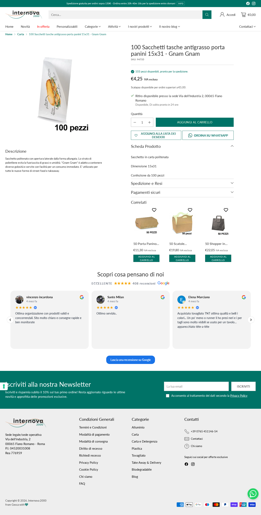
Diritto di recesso (90, 448)
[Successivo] (250, 319)
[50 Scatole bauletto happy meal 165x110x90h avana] (182, 223)
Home (8, 34)
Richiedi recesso (90, 455)
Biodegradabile (142, 469)
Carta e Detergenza (144, 441)
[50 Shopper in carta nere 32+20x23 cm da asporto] (218, 223)
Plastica (137, 448)
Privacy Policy (238, 395)
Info (180, 3)
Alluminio (138, 427)
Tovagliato (139, 455)
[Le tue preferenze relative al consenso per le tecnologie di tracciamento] (4, 386)
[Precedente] (10, 319)
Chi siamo (85, 476)
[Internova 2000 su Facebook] (248, 4)
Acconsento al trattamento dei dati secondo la (209, 395)
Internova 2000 (37, 500)
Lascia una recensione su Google (131, 360)
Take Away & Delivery (146, 462)
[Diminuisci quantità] (134, 122)
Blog (135, 476)
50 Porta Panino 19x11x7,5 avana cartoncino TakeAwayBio (145, 244)
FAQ (82, 483)
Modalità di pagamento (94, 434)
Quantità (136, 114)
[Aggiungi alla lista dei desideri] (155, 210)
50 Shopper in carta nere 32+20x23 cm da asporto (217, 244)
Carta (20, 34)
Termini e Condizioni (93, 427)
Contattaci (197, 438)
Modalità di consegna (93, 441)
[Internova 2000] (23, 15)
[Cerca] (206, 14)
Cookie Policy (88, 469)
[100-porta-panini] (54, 92)
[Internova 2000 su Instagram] (254, 4)
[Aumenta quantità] (149, 122)
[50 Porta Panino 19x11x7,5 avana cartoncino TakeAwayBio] (146, 223)
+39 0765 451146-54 (204, 431)
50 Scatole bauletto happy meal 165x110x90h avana (180, 244)
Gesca (15, 504)
